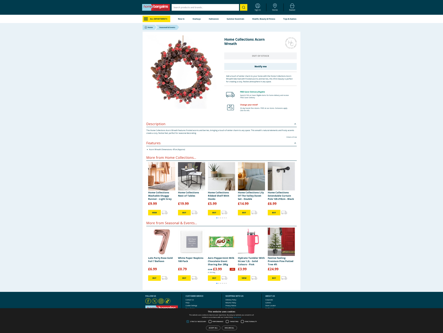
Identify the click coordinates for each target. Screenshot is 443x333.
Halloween (214, 19)
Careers (268, 303)
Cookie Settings (191, 305)
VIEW (154, 212)
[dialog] (221, 320)
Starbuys (197, 19)
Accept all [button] (213, 328)
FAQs (188, 303)
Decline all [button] (229, 328)
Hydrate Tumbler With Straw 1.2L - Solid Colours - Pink (251, 261)
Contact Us (190, 300)
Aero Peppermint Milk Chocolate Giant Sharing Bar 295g (221, 261)
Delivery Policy (230, 300)
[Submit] (243, 7)
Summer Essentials (235, 19)
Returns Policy (230, 303)
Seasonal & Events (167, 27)
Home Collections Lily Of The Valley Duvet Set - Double (251, 195)
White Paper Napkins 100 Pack (190, 259)
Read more (237, 317)
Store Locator (270, 305)
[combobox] (209, 7)
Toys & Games (289, 19)
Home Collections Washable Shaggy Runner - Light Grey (160, 195)
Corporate (269, 300)
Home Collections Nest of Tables (188, 194)
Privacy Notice (230, 305)
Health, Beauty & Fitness (263, 19)
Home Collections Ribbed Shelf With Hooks (218, 195)
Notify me (260, 66)
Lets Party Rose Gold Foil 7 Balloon (160, 259)
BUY (184, 212)
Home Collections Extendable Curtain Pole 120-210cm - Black (281, 195)
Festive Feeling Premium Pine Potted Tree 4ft (280, 261)
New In (181, 19)
